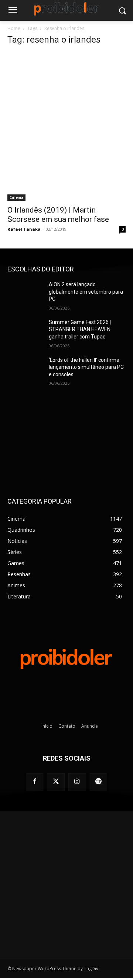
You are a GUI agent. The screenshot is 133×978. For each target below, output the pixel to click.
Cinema (16, 197)
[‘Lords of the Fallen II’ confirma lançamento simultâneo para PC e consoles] (25, 369)
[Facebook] (35, 782)
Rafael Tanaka (24, 229)
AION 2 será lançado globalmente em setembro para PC (86, 291)
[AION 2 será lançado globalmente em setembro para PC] (25, 293)
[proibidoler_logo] (66, 8)
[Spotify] (99, 782)
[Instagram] (77, 782)
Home (13, 28)
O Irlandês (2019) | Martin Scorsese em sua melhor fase (58, 215)
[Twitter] (56, 782)
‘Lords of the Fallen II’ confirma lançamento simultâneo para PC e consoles (86, 367)
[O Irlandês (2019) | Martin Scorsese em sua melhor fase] (66, 127)
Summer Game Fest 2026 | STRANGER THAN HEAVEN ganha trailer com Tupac (80, 329)
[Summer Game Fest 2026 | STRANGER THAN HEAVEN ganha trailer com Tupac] (25, 331)
